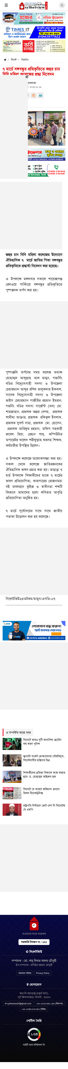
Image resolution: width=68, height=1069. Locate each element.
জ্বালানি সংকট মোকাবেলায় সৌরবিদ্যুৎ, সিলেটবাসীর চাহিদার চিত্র (44, 758)
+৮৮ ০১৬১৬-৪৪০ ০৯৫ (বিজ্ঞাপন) (49, 1003)
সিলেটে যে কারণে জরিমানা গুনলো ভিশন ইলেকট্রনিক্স (41, 791)
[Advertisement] (34, 335)
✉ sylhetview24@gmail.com (18, 1003)
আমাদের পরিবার (24, 973)
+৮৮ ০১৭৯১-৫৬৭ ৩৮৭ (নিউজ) (34, 1009)
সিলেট (14, 59)
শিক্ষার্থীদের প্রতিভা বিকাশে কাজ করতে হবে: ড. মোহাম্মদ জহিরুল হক (44, 775)
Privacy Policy (42, 973)
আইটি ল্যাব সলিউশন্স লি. (34, 1044)
